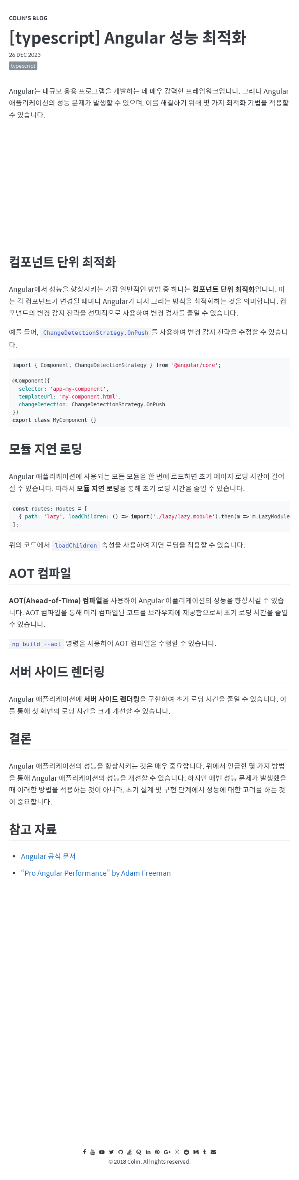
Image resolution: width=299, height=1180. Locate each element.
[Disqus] (149, 1014)
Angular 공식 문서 (48, 856)
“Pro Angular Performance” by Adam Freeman (96, 872)
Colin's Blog (28, 18)
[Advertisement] (149, 185)
